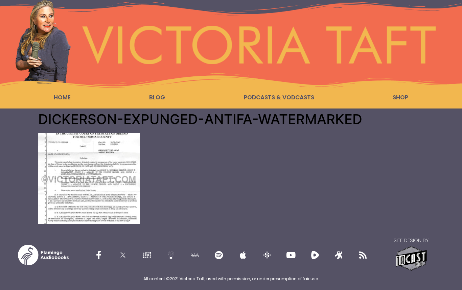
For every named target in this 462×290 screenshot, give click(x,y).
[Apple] (242, 254)
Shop (400, 97)
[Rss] (362, 254)
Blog (157, 97)
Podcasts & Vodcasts (279, 97)
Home (62, 97)
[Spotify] (218, 254)
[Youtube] (290, 254)
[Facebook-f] (98, 254)
